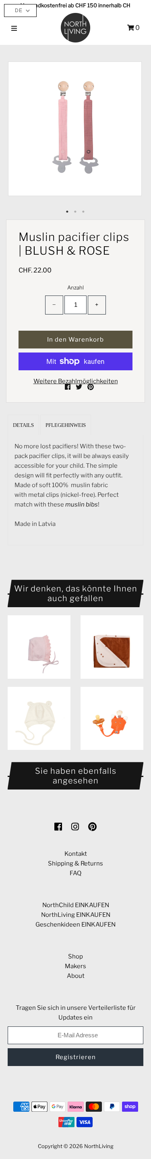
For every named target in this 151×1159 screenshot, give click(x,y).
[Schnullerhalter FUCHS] (112, 718)
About (76, 976)
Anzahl (75, 287)
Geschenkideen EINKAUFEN (75, 924)
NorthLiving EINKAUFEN (75, 914)
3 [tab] (84, 212)
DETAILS (23, 425)
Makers (75, 966)
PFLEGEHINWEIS (66, 425)
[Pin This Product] (90, 387)
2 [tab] (76, 212)
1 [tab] (68, 212)
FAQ (75, 873)
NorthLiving (99, 1146)
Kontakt (75, 853)
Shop (75, 956)
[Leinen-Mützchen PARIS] (39, 646)
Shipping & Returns (75, 863)
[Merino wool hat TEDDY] (39, 718)
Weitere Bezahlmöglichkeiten (75, 381)
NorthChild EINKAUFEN (75, 905)
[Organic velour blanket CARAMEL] (112, 646)
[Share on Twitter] (79, 387)
